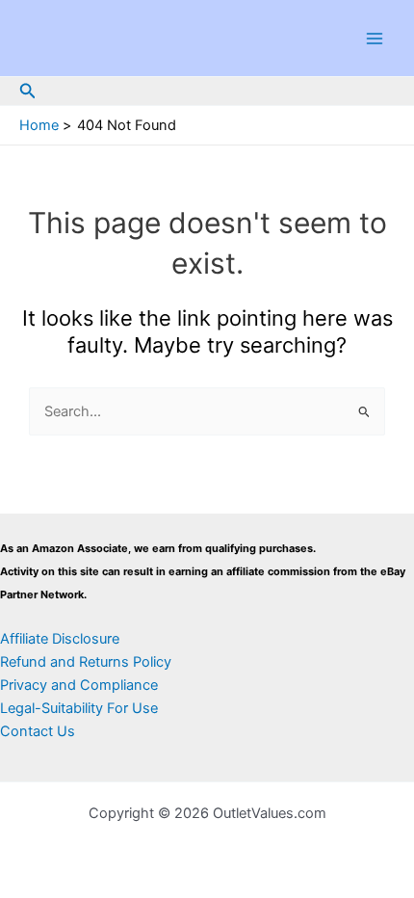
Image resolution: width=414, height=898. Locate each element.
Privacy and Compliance (79, 685)
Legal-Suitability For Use (79, 708)
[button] (28, 91)
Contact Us (37, 731)
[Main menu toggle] (374, 38)
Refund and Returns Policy (85, 662)
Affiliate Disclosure (59, 638)
